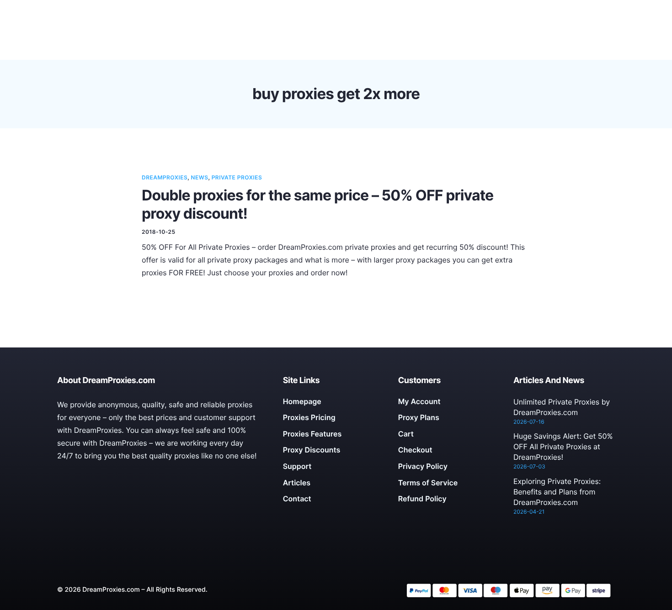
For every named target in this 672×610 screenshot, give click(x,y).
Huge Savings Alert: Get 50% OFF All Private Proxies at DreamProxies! (563, 446)
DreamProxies (164, 177)
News (199, 177)
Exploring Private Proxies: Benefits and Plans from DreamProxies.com (557, 492)
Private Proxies (237, 177)
